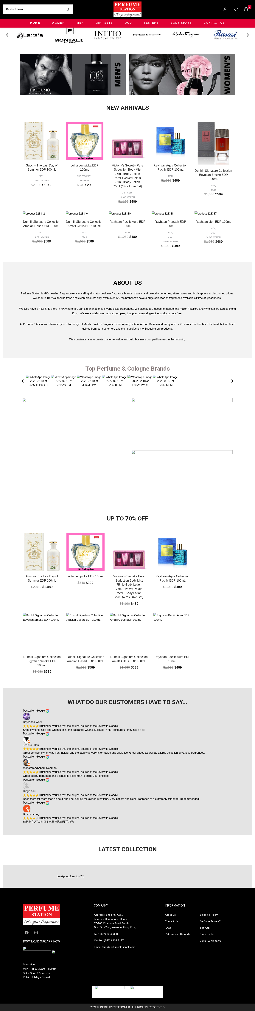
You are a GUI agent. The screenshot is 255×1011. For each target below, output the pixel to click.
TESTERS (151, 22)
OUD (128, 22)
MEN (80, 22)
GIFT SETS (104, 22)
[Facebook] (26, 932)
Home (35, 22)
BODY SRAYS (181, 22)
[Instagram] (36, 932)
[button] (7, 35)
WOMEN (58, 22)
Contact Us (214, 22)
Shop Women (42, 181)
